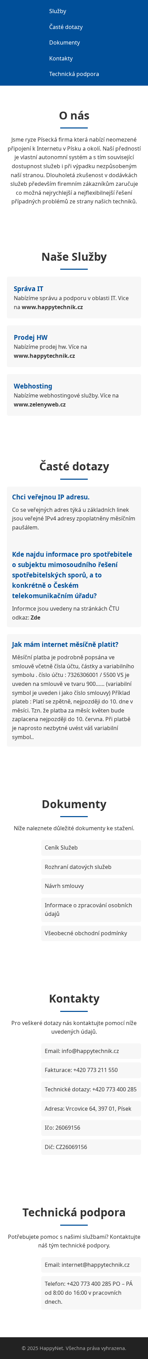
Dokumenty (64, 42)
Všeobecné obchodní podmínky (86, 933)
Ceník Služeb (61, 847)
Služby (57, 11)
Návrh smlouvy (64, 886)
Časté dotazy (66, 27)
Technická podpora (74, 74)
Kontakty (61, 58)
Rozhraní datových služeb (78, 867)
